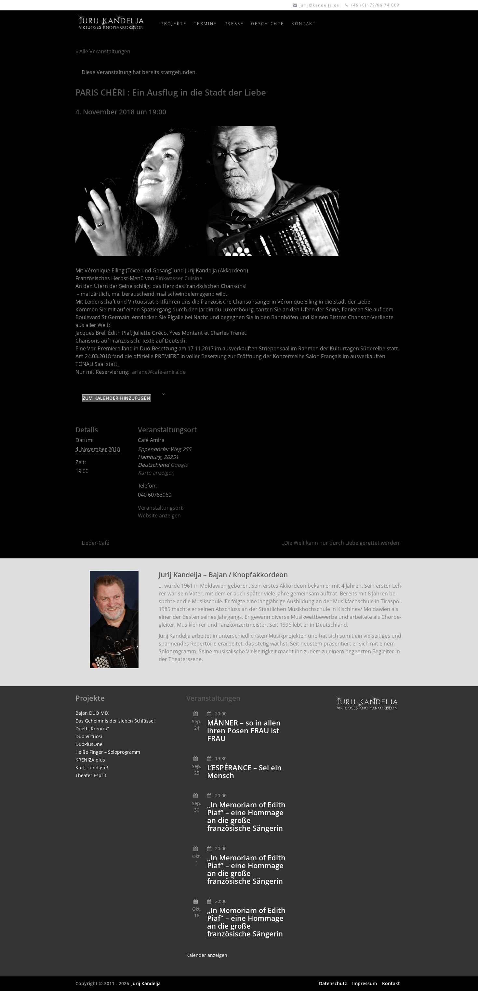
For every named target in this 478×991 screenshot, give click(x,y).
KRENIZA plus (90, 760)
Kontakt (391, 983)
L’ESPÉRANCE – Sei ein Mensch (244, 771)
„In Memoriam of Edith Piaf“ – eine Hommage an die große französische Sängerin (246, 816)
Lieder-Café (95, 542)
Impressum (364, 983)
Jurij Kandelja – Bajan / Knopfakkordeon (223, 574)
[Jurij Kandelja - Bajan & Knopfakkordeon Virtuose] (114, 23)
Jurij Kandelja (146, 983)
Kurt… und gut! (91, 767)
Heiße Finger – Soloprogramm (107, 752)
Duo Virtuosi (88, 736)
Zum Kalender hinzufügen (116, 398)
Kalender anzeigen (206, 955)
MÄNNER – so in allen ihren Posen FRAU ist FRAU (244, 730)
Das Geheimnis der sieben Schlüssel (115, 721)
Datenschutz (333, 983)
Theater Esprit (90, 775)
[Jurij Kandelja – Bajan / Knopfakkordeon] (114, 619)
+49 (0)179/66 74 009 (375, 5)
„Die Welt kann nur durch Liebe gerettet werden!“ (342, 542)
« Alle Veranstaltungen (102, 51)
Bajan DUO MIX (92, 713)
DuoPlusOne (88, 744)
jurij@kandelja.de (319, 5)
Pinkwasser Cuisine (178, 278)
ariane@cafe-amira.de (159, 371)
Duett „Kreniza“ (92, 728)
